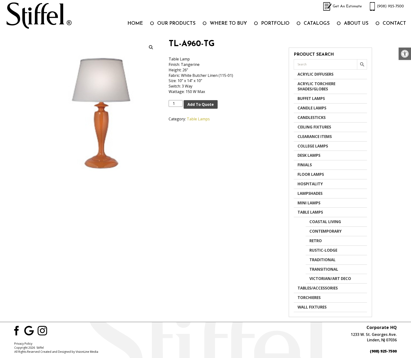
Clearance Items (315, 136)
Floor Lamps (311, 174)
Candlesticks (312, 117)
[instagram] (42, 330)
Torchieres (309, 297)
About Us (356, 23)
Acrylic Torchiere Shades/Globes (316, 86)
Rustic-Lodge (323, 250)
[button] (405, 54)
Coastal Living (325, 221)
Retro (315, 240)
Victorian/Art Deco (330, 278)
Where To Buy (228, 23)
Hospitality (310, 183)
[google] (29, 330)
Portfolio (275, 23)
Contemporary (325, 231)
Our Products (176, 23)
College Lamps (313, 146)
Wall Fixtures (312, 307)
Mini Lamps (309, 203)
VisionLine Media (87, 352)
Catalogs (317, 23)
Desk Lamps (309, 155)
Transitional (323, 269)
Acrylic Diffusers (315, 74)
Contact (394, 23)
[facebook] (16, 330)
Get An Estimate (347, 6)
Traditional (322, 259)
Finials (305, 164)
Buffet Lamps (311, 98)
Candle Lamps (312, 108)
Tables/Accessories (318, 288)
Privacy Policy (23, 344)
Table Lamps (198, 119)
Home (135, 23)
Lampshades (310, 193)
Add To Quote (200, 104)
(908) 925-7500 (390, 6)
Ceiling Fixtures (314, 127)
